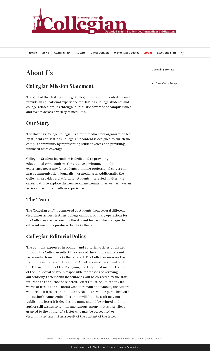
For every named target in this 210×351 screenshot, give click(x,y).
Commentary (62, 52)
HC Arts (80, 52)
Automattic (132, 347)
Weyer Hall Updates (126, 52)
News (45, 52)
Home (33, 52)
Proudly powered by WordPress (88, 347)
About (148, 52)
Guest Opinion (100, 52)
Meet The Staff (166, 52)
